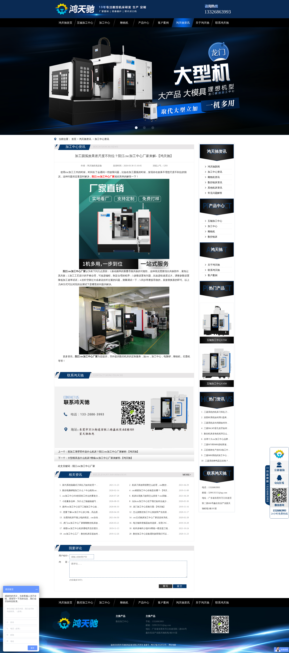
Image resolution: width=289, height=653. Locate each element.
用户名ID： (64, 556)
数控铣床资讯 (215, 182)
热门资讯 (217, 399)
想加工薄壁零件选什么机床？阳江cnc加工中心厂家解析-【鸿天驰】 (103, 451)
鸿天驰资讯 (183, 22)
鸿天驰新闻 (214, 166)
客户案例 (163, 22)
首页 (73, 139)
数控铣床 (212, 236)
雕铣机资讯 (214, 177)
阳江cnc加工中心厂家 (83, 466)
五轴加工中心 (85, 22)
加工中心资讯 (102, 139)
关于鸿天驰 (202, 22)
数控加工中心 (85, 602)
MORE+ (187, 474)
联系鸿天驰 (222, 22)
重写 (165, 586)
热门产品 (217, 288)
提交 (179, 586)
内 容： (64, 562)
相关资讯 (75, 475)
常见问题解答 (215, 193)
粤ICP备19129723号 (158, 645)
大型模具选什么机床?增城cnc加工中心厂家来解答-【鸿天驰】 (100, 458)
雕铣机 (124, 22)
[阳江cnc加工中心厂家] (124, 268)
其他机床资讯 (215, 187)
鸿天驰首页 (65, 22)
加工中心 (104, 22)
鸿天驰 (217, 249)
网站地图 (172, 645)
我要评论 (75, 548)
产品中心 (143, 22)
